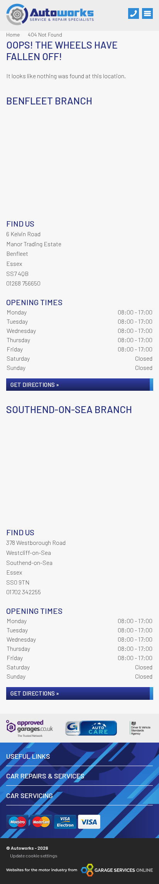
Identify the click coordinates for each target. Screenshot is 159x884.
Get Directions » (34, 384)
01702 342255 (23, 591)
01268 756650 (23, 283)
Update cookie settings (34, 855)
